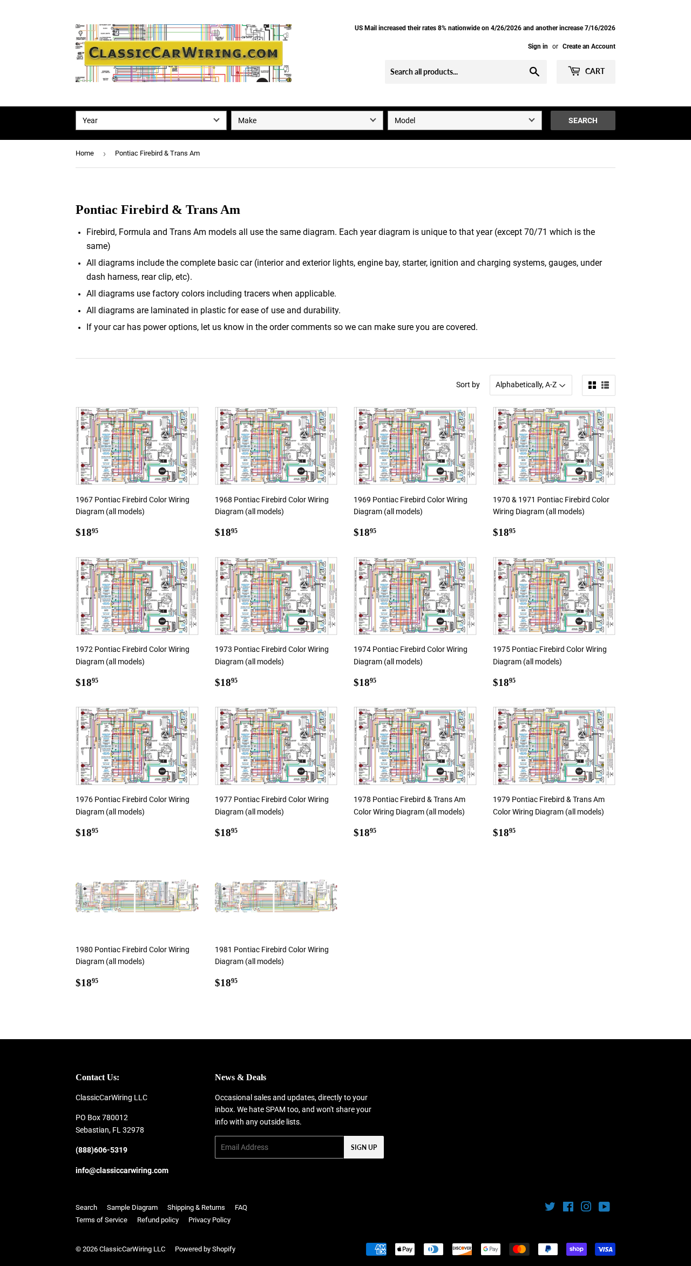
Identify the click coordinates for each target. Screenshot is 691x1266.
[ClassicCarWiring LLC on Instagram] (586, 1208)
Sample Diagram (132, 1207)
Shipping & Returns (196, 1207)
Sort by (468, 384)
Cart (594, 71)
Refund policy (158, 1220)
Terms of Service (101, 1220)
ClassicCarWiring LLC (132, 1249)
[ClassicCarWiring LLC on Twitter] (550, 1208)
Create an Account (589, 46)
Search (583, 120)
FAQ (241, 1207)
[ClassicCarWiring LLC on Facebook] (568, 1208)
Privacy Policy (209, 1220)
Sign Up (364, 1147)
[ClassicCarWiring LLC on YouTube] (604, 1208)
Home (85, 153)
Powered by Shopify (205, 1249)
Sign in (538, 46)
